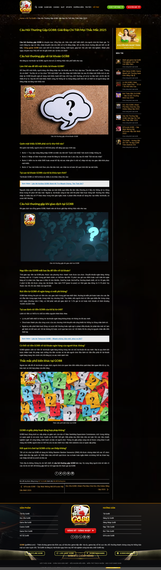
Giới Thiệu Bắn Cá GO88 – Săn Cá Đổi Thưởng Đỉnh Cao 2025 (131, 96)
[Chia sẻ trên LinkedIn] (72, 473)
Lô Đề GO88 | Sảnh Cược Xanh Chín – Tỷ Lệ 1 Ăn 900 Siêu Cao (131, 84)
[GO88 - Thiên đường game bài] (26, 7)
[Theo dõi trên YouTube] (88, 537)
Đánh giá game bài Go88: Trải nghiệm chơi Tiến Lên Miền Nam (131, 62)
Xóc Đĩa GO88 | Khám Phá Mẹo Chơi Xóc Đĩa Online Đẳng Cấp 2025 (131, 107)
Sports (69, 7)
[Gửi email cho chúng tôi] (76, 537)
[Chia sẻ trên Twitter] (60, 473)
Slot (63, 7)
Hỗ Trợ (96, 7)
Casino (56, 7)
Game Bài (48, 7)
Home (22, 18)
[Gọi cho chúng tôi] (80, 537)
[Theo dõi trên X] (72, 537)
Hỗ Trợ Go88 (31, 18)
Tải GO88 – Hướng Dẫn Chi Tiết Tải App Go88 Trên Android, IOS (131, 143)
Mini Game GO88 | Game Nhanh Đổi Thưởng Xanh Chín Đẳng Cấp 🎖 (131, 73)
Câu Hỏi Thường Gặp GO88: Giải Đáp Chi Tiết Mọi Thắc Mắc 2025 (131, 118)
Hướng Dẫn (78, 7)
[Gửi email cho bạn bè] (64, 473)
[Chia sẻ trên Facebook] (56, 473)
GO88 (40, 7)
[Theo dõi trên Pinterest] (84, 537)
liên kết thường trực (59, 481)
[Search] (36, 7)
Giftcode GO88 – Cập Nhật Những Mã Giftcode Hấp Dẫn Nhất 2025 (131, 130)
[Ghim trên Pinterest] (68, 473)
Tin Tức (88, 7)
